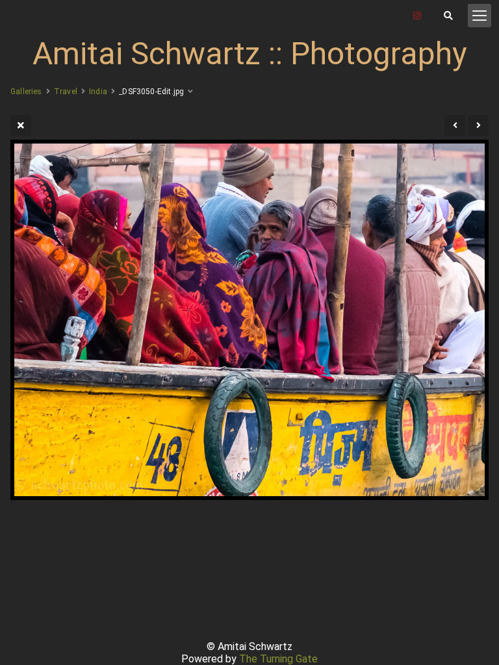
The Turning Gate (278, 659)
